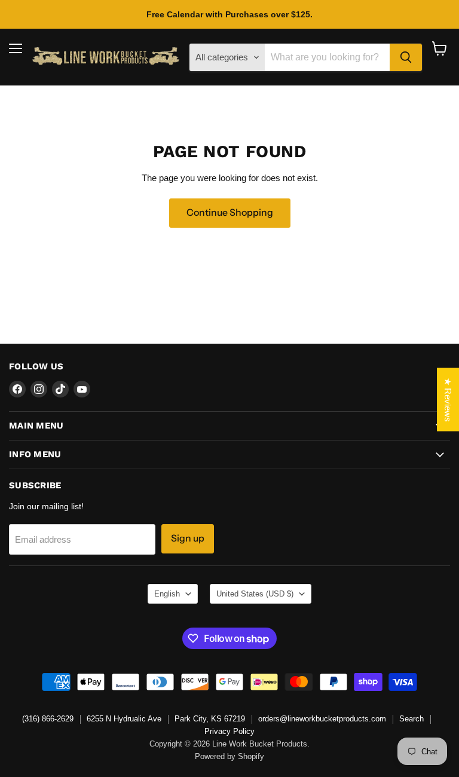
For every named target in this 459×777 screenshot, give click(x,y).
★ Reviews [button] (448, 400)
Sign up (187, 538)
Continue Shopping (229, 212)
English (167, 593)
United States (254, 593)
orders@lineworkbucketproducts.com (322, 718)
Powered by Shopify (229, 756)
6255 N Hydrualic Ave (124, 718)
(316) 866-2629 (48, 718)
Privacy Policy (229, 731)
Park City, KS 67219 (210, 718)
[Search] (406, 57)
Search (411, 718)
